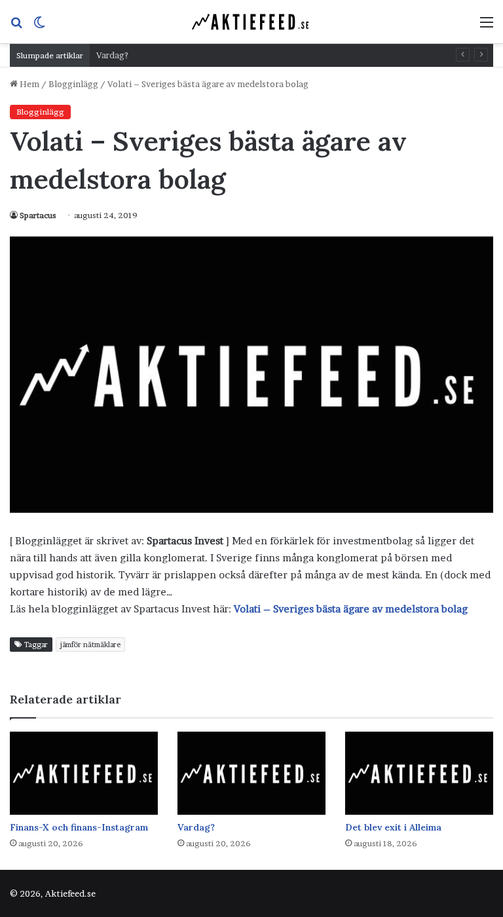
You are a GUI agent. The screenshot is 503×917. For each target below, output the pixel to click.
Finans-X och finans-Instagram (79, 827)
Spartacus (38, 215)
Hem (28, 84)
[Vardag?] (251, 773)
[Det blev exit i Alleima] (419, 773)
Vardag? (112, 55)
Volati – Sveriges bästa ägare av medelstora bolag (351, 609)
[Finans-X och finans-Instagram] (84, 773)
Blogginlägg (73, 84)
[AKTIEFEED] (251, 21)
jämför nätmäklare (90, 644)
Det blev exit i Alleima (393, 827)
